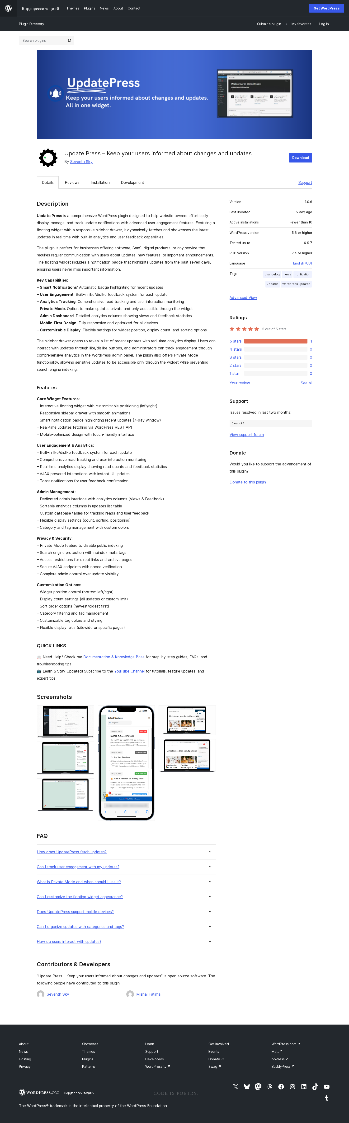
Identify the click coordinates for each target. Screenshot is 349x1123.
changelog (272, 274)
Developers (154, 1059)
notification (302, 274)
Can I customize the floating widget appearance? (80, 897)
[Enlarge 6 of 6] (209, 745)
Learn (149, 1044)
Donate (216, 1059)
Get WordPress (327, 8)
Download (300, 158)
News (23, 1051)
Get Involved (218, 1044)
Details (48, 182)
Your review (240, 383)
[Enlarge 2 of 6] (87, 748)
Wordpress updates (296, 284)
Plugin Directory (31, 24)
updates (272, 284)
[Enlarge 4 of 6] (148, 711)
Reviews (72, 182)
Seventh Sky (81, 161)
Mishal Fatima (148, 994)
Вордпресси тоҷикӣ (79, 1093)
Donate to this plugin (248, 482)
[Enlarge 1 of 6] (87, 711)
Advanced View (243, 297)
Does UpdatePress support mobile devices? (75, 912)
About (23, 1044)
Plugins (87, 1059)
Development (132, 182)
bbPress (280, 1059)
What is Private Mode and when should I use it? (79, 882)
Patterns (88, 1066)
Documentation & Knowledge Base (114, 656)
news (287, 274)
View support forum (247, 434)
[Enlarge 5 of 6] (209, 711)
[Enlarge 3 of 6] (87, 784)
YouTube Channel (129, 671)
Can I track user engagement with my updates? (78, 867)
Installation (100, 182)
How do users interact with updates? (69, 941)
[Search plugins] (69, 40)
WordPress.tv (157, 1066)
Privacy (25, 1066)
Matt (277, 1051)
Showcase (90, 1044)
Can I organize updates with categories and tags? (80, 926)
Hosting (25, 1059)
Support (305, 182)
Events (213, 1051)
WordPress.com (286, 1044)
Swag (214, 1066)
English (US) (302, 263)
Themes (88, 1051)
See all (306, 383)
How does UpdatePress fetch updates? (72, 852)
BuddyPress (283, 1066)
